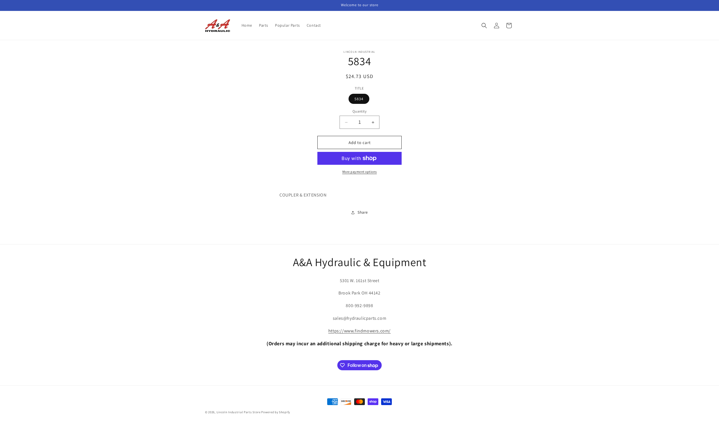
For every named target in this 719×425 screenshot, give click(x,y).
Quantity (359, 111)
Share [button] (363, 212)
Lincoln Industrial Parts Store (239, 412)
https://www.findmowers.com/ (359, 331)
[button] (484, 25)
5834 (358, 98)
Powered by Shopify (275, 412)
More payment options (359, 172)
